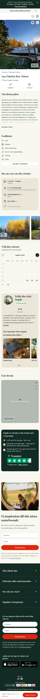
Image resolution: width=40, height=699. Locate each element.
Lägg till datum (30, 695)
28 (27, 280)
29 (32, 280)
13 (22, 272)
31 (8, 285)
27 (22, 280)
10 (8, 272)
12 (17, 272)
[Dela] (37, 22)
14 (27, 272)
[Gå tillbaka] (3, 23)
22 (32, 276)
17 (8, 276)
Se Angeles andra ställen (12, 335)
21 (27, 276)
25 (13, 280)
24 (8, 280)
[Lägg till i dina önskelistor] (32, 22)
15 (32, 272)
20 (22, 276)
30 (37, 280)
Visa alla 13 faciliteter (20, 164)
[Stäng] (37, 2)
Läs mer (6, 325)
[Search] (33, 16)
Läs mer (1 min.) (7, 127)
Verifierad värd (22, 303)
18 (13, 276)
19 (17, 276)
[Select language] (37, 16)
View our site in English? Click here (20, 10)
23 (37, 276)
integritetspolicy (15, 558)
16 (37, 272)
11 (13, 272)
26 (18, 280)
